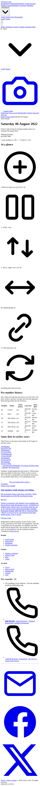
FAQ (7, 575)
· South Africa (20, 622)
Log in (7, 567)
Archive (16, 27)
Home (3, 27)
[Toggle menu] (2, 24)
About (3, 17)
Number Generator (25, 27)
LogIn (3, 19)
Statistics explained (11, 553)
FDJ (22, 471)
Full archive (9, 541)
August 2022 (9, 117)
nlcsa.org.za (14, 531)
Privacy (3, 780)
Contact (8, 17)
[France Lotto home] (6, 2)
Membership (22, 113)
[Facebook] (20, 740)
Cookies (14, 780)
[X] (20, 778)
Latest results (9, 539)
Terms (8, 780)
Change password (33, 113)
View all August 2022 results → (20, 482)
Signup (7, 19)
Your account (13, 113)
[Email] (20, 702)
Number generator (11, 545)
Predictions (9, 27)
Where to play (10, 555)
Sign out (4, 115)
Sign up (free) (9, 569)
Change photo (8, 111)
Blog (34, 27)
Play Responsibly (17, 17)
